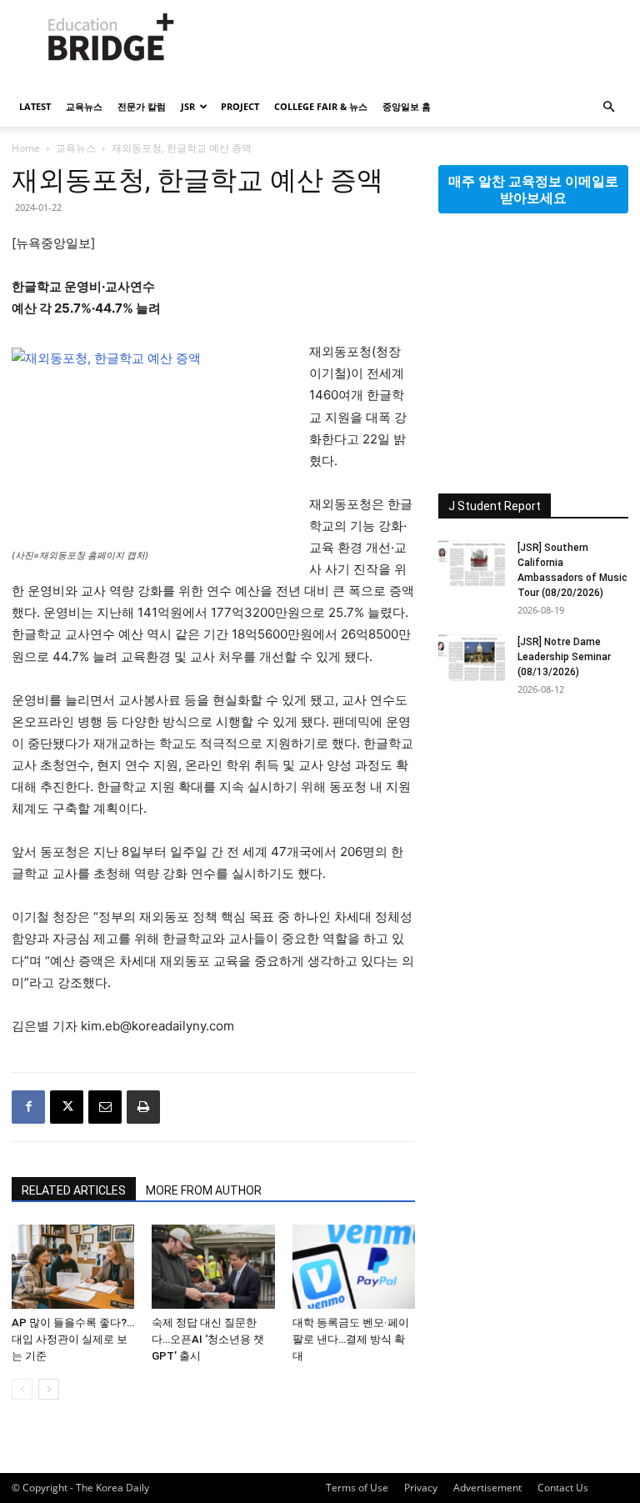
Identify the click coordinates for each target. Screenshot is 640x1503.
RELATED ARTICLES (74, 1190)
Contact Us (563, 1487)
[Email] (105, 1107)
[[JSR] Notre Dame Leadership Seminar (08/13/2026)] (471, 657)
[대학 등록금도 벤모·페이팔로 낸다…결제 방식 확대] (353, 1267)
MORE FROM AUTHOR (204, 1190)
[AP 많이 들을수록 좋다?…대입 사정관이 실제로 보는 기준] (73, 1267)
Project (240, 106)
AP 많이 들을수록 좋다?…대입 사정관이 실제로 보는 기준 (73, 1339)
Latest (35, 106)
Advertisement (487, 1487)
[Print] (143, 1107)
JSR (188, 106)
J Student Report (494, 506)
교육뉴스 (84, 106)
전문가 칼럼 (142, 106)
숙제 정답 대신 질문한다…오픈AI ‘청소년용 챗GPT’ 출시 (208, 1339)
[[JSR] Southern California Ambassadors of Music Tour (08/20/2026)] (471, 563)
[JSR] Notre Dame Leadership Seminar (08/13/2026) (564, 657)
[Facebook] (28, 1107)
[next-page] (48, 1389)
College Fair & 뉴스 (321, 106)
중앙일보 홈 (406, 106)
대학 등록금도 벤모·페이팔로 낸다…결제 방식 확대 (350, 1339)
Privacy (421, 1487)
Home (26, 148)
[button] (608, 107)
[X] (66, 1107)
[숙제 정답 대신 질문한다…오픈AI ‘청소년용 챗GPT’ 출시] (213, 1267)
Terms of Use (357, 1487)
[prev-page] (22, 1389)
